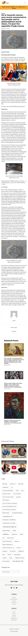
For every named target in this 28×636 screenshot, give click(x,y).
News (3, 554)
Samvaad (14, 600)
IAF (3, 538)
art (12, 487)
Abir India (4, 484)
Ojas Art (9, 554)
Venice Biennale (6, 561)
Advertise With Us (14, 618)
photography (17, 554)
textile (10, 558)
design (14, 530)
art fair (17, 490)
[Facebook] (11, 587)
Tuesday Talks (14, 602)
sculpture (4, 558)
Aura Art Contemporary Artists (9, 506)
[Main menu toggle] (25, 2)
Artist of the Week (6, 493)
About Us (14, 612)
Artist (22, 490)
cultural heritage (6, 530)
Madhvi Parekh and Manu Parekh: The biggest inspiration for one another (13, 422)
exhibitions (14, 534)
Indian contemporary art (7, 544)
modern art (21, 551)
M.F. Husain (13, 551)
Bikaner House (5, 513)
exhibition (6, 534)
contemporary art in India (9, 523)
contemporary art (7, 516)
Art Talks (14, 604)
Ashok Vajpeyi (5, 500)
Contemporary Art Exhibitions (9, 519)
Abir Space (14, 616)
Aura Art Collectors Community (9, 503)
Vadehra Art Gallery (19, 558)
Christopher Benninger (17, 513)
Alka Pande (20, 483)
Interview (19, 547)
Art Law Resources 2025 (7, 497)
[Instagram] (14, 587)
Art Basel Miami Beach (7, 490)
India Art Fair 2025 (7, 541)
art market (18, 497)
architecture (5, 487)
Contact (14, 613)
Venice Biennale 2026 (17, 561)
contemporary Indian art (9, 527)
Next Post (14, 331)
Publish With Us (14, 620)
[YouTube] (16, 587)
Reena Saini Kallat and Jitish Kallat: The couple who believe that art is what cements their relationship (13, 385)
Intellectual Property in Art (8, 547)
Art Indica (14, 597)
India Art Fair (10, 538)
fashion (21, 534)
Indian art (17, 541)
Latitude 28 (4, 551)
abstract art (12, 484)
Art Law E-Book (16, 493)
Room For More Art (14, 599)
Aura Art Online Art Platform (9, 509)
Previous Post (14, 327)
